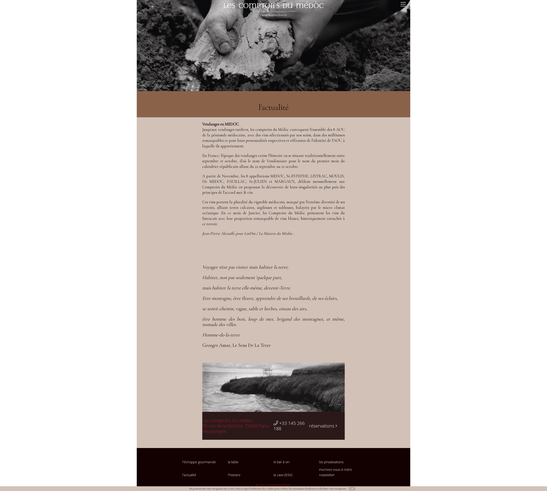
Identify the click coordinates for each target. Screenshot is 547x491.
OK (352, 488)
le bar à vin (282, 462)
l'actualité (189, 474)
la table (233, 462)
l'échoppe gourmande (199, 462)
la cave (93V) (283, 474)
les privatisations (331, 462)
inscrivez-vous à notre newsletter (335, 472)
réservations (322, 426)
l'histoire (234, 474)
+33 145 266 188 (289, 425)
